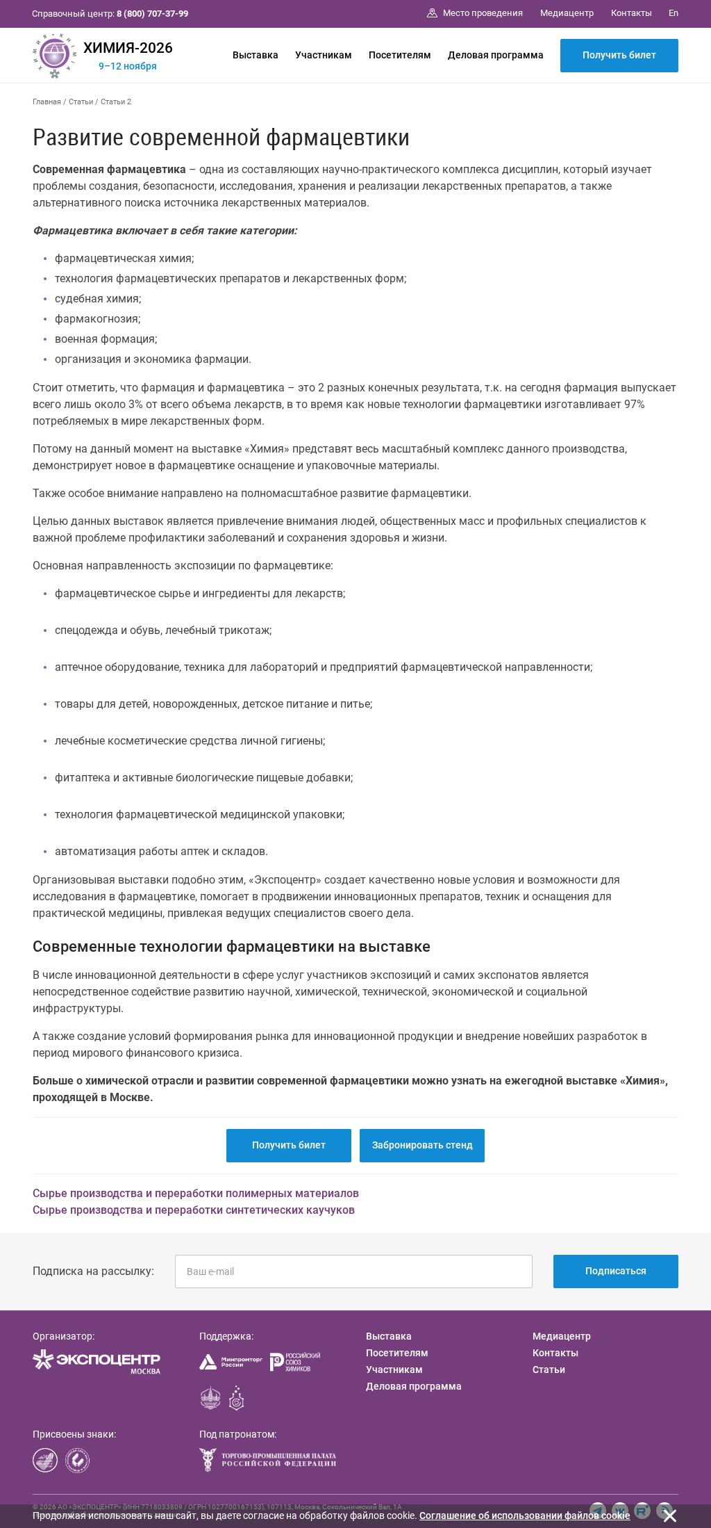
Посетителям (400, 54)
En (673, 13)
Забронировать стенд (422, 1145)
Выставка (255, 54)
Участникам (323, 54)
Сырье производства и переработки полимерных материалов (196, 1193)
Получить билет (619, 54)
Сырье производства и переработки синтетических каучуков (194, 1210)
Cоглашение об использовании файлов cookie (524, 1515)
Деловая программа (496, 54)
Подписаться (615, 1270)
